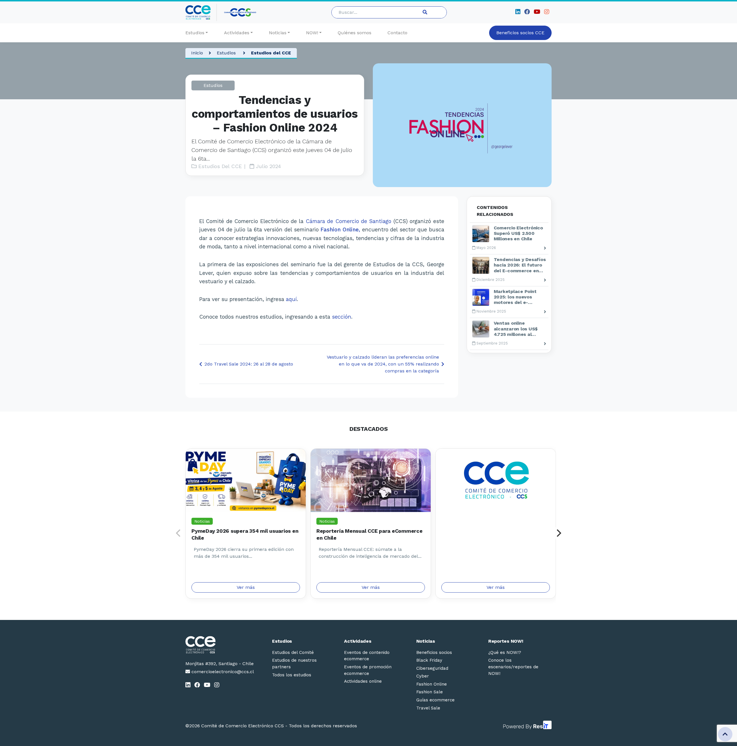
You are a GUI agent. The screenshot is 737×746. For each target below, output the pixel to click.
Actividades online (363, 681)
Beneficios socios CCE (520, 32)
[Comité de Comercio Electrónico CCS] (219, 644)
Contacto (397, 32)
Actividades (236, 32)
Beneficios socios (434, 652)
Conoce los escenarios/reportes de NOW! (513, 667)
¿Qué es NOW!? (504, 652)
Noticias (277, 32)
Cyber (422, 676)
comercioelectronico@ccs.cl (222, 671)
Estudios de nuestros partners (294, 663)
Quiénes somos (354, 32)
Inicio (197, 53)
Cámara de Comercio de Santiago (349, 221)
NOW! (312, 32)
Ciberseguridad (432, 668)
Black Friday (429, 660)
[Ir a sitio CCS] (241, 12)
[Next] (558, 533)
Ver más (246, 587)
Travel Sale (428, 708)
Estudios (194, 32)
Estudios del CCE (271, 53)
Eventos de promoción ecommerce (368, 670)
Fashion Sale (429, 691)
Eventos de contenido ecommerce (367, 656)
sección (341, 317)
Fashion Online (431, 684)
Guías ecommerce (435, 700)
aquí (291, 299)
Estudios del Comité (293, 652)
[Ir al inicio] (201, 12)
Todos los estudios (291, 675)
